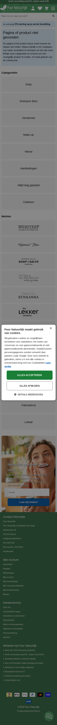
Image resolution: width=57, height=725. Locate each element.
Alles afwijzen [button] (29, 385)
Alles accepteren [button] (29, 375)
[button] (28, 394)
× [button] (51, 328)
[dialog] (28, 362)
